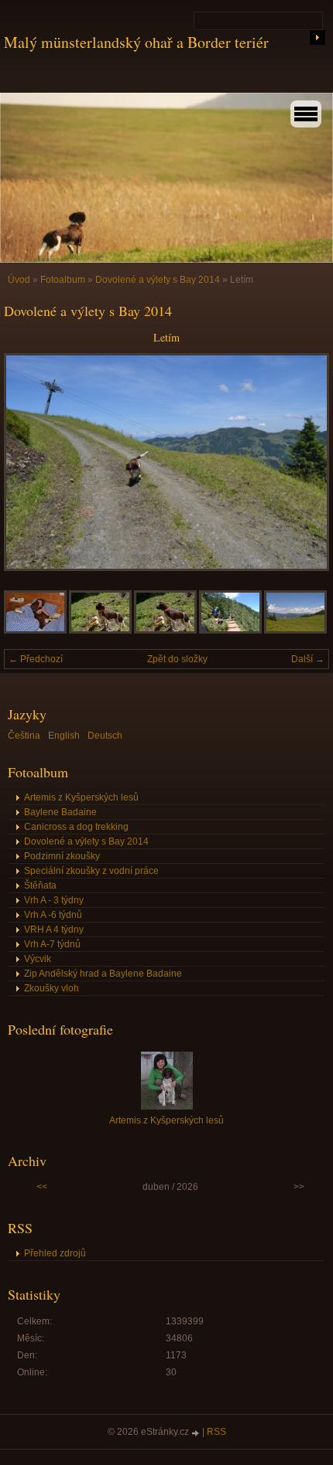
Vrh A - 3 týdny (54, 900)
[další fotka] (304, 462)
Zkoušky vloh (51, 988)
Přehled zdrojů (55, 1253)
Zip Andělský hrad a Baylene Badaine (103, 973)
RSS (216, 1431)
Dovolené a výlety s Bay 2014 (157, 279)
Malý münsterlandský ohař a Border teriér (136, 42)
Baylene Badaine (60, 812)
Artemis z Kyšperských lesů (81, 797)
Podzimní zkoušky (62, 856)
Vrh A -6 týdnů (53, 914)
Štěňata (40, 885)
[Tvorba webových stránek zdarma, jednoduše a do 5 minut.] (196, 1432)
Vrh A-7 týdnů (52, 944)
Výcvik (37, 958)
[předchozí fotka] (29, 462)
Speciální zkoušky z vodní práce (91, 870)
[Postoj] (165, 630)
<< (41, 1186)
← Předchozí (36, 659)
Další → (307, 659)
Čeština (24, 735)
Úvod (19, 279)
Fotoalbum (62, 279)
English (64, 735)
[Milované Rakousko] (295, 630)
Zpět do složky (177, 659)
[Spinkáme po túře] (35, 630)
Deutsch (105, 735)
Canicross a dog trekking (76, 826)
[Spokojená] (230, 630)
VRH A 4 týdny (54, 929)
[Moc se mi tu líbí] (100, 630)
